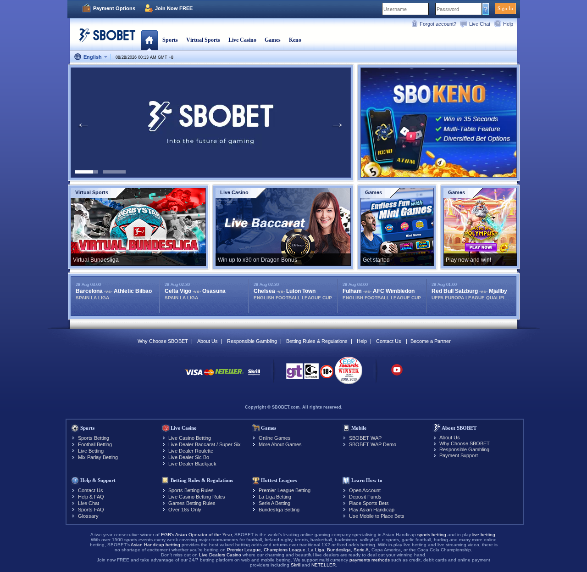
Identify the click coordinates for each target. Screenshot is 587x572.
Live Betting (91, 451)
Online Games (275, 438)
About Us (207, 341)
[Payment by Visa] (193, 376)
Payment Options (114, 8)
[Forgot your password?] (485, 9)
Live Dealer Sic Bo (188, 457)
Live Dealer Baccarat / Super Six (204, 444)
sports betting (431, 534)
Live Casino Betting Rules (196, 496)
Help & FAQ (91, 496)
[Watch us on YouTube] (397, 374)
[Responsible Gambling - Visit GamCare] (311, 373)
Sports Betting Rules (191, 490)
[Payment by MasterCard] (209, 376)
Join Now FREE (174, 8)
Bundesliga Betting (279, 509)
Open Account (365, 490)
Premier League (244, 549)
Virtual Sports (203, 40)
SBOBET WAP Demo (372, 444)
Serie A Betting (274, 503)
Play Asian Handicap (371, 509)
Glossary (88, 516)
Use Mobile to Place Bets (376, 516)
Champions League (284, 549)
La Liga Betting (275, 496)
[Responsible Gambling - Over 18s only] (326, 374)
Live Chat (479, 24)
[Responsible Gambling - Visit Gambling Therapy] (294, 373)
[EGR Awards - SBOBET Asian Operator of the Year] (349, 370)
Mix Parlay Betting (98, 457)
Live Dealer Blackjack (192, 463)
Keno (295, 40)
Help (508, 24)
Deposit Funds (365, 496)
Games (273, 40)
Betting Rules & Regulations (317, 341)
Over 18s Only (184, 509)
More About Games (280, 444)
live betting (483, 534)
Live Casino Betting (189, 438)
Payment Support (458, 455)
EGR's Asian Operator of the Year (196, 534)
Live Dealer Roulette (190, 451)
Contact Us (388, 341)
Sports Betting (93, 438)
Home (149, 40)
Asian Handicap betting (155, 544)
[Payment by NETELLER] (229, 376)
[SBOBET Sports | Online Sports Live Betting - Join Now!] (104, 39)
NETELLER (323, 564)
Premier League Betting (284, 490)
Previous (83, 122)
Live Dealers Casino (220, 554)
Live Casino (242, 40)
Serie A (361, 549)
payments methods (369, 559)
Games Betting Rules (192, 503)
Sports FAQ (91, 509)
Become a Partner (430, 341)
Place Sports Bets (369, 503)
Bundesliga (339, 549)
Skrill (295, 564)
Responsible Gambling (252, 341)
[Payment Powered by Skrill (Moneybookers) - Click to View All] (254, 376)
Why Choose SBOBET (163, 341)
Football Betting (95, 444)
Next (337, 122)
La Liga (316, 549)
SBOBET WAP (365, 438)
